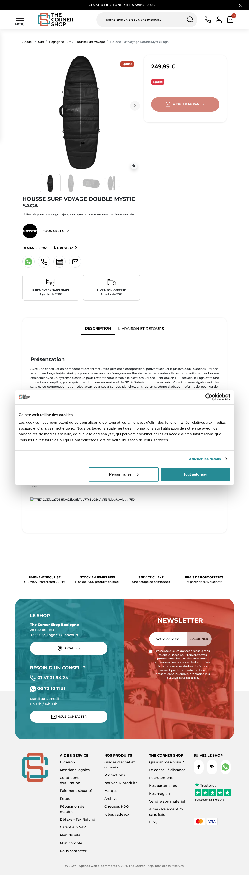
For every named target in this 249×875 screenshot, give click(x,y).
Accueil (27, 42)
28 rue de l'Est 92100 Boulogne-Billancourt (54, 629)
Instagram (212, 767)
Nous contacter (73, 851)
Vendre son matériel (167, 801)
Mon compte (71, 843)
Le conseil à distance (167, 770)
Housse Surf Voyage (90, 42)
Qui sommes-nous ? (166, 762)
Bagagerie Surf (60, 42)
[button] (230, 19)
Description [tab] (98, 328)
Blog (153, 822)
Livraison (67, 762)
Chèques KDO (116, 806)
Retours (66, 798)
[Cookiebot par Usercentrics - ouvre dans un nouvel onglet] (209, 397)
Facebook (199, 767)
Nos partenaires (163, 785)
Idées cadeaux (116, 814)
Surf (41, 42)
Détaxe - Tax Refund (77, 819)
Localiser (72, 648)
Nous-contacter (72, 716)
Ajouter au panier (188, 104)
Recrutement (161, 778)
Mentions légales (75, 770)
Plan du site (70, 835)
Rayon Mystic (53, 231)
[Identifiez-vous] (219, 19)
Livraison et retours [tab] (141, 328)
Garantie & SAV (73, 827)
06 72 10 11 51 (50, 688)
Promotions (114, 775)
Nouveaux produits (120, 783)
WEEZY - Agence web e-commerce (91, 866)
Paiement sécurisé (76, 790)
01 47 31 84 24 (52, 677)
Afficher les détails (205, 459)
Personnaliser (121, 474)
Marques (111, 790)
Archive (111, 798)
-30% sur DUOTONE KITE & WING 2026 (121, 5)
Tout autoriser (195, 474)
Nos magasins (161, 793)
